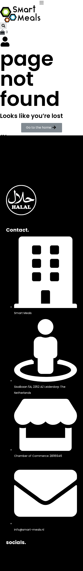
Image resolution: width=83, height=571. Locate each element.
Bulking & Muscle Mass (24, 171)
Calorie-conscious (21, 165)
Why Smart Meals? (21, 176)
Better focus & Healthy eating (30, 154)
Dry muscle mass (20, 159)
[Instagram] (22, 554)
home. (14, 146)
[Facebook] (11, 554)
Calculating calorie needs (27, 182)
